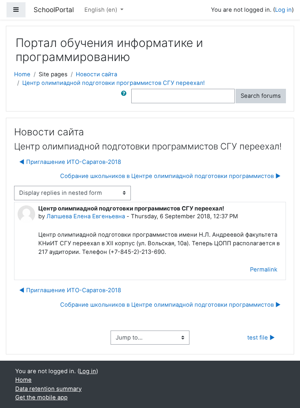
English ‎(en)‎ (101, 9)
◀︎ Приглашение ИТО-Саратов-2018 (70, 161)
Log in (283, 9)
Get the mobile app (41, 397)
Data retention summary (48, 388)
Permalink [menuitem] (263, 269)
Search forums (261, 95)
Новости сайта (96, 74)
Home (22, 74)
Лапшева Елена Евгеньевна (85, 216)
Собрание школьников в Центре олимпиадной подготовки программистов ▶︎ (170, 176)
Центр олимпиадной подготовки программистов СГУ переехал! (113, 82)
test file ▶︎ (261, 337)
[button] (125, 96)
